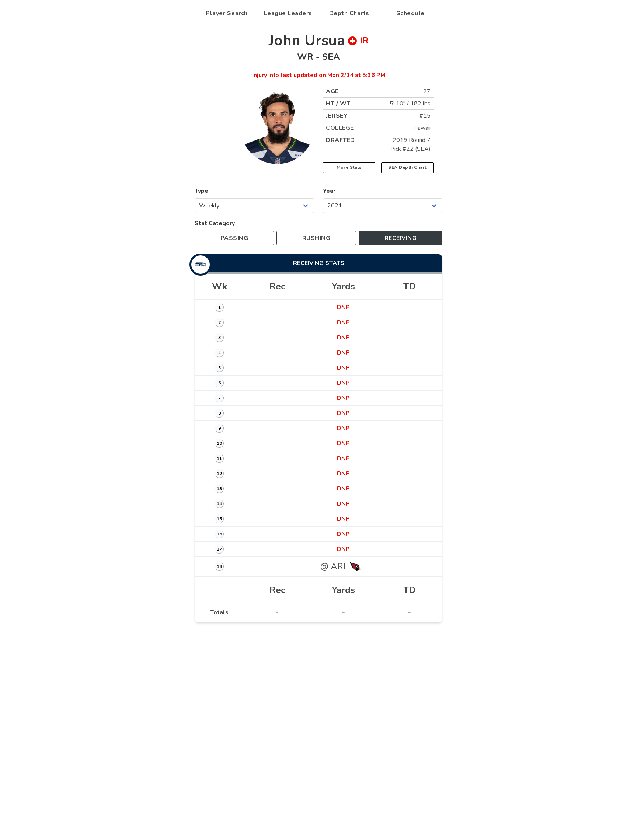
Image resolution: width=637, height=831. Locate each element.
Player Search (227, 13)
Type (201, 191)
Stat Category (215, 223)
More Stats (349, 167)
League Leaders (288, 13)
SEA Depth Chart (407, 167)
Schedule (410, 13)
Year (329, 191)
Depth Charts (349, 13)
